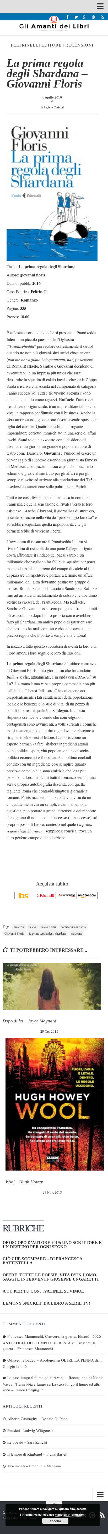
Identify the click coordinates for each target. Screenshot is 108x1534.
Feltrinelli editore (36, 45)
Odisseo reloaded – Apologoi (31, 1360)
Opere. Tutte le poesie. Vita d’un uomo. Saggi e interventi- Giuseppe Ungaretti (51, 1277)
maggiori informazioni (70, 1514)
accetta (55, 1521)
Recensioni (79, 45)
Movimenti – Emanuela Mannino (34, 1465)
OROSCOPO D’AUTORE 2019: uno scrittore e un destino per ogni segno (52, 1244)
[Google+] (85, 17)
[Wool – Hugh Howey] (55, 1104)
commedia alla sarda (73, 927)
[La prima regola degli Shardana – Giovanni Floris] (52, 259)
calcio (32, 927)
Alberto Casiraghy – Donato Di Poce (37, 1418)
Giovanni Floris (14, 933)
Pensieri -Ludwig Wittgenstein (32, 1430)
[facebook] (67, 17)
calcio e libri (48, 927)
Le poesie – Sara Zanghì (27, 1442)
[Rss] (102, 17)
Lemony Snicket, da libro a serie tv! (46, 1303)
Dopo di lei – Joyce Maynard (29, 1020)
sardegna (76, 933)
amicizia (19, 927)
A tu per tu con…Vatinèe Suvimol (43, 1291)
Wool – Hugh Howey (24, 1181)
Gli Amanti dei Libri (54, 23)
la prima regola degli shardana (47, 933)
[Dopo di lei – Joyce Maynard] (52, 986)
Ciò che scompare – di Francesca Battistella (42, 1261)
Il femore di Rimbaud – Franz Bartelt (37, 1454)
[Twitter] (76, 17)
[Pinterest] (93, 17)
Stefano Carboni (54, 107)
